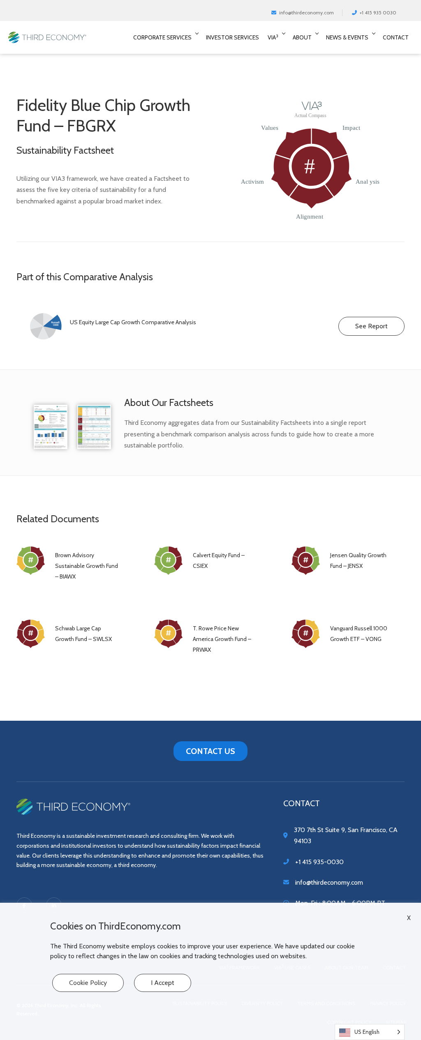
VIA (273, 37)
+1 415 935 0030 (376, 12)
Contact (396, 37)
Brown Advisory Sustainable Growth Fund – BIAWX (86, 565)
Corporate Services (162, 37)
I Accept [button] (162, 983)
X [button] (409, 918)
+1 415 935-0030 (319, 862)
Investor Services (232, 37)
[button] (198, 37)
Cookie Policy (88, 983)
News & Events (347, 37)
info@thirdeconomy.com (305, 12)
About (302, 37)
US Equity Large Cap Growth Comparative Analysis (133, 322)
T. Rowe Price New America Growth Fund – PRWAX (222, 639)
